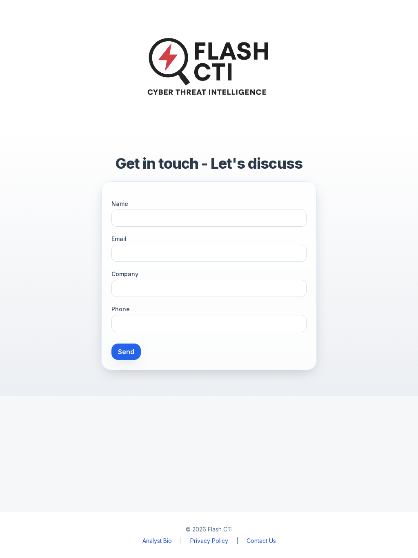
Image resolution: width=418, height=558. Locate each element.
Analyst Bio (157, 540)
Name (119, 203)
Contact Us (261, 540)
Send (126, 352)
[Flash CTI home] (209, 64)
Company (124, 273)
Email (119, 238)
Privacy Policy (209, 540)
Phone (120, 309)
